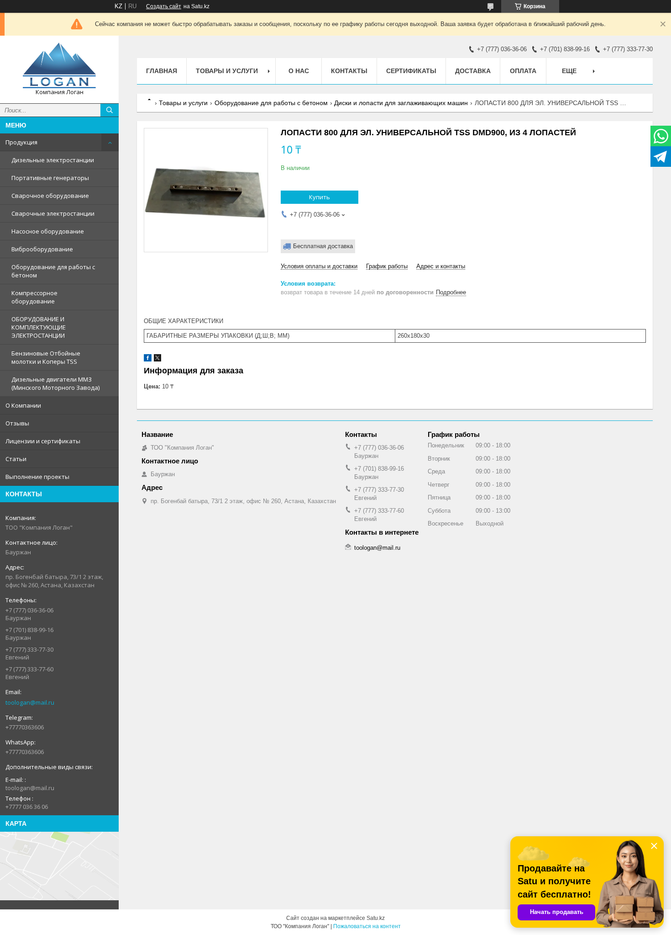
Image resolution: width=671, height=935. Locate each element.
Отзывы (17, 423)
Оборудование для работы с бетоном (53, 271)
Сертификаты (411, 70)
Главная (161, 70)
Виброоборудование (42, 249)
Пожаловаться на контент (367, 926)
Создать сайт (163, 6)
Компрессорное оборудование (34, 297)
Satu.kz (376, 918)
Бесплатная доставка (323, 246)
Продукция (21, 142)
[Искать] (109, 110)
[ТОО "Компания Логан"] (59, 65)
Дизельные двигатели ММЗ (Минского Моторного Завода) (55, 383)
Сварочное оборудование (50, 195)
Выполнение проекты (37, 477)
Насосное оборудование (47, 231)
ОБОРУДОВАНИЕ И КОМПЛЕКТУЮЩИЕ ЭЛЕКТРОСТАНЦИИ (38, 327)
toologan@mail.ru (29, 702)
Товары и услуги (227, 70)
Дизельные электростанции (52, 160)
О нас (298, 70)
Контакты (349, 70)
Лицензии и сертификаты (42, 441)
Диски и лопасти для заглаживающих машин (401, 102)
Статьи (15, 459)
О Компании (23, 405)
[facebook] (148, 359)
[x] (157, 359)
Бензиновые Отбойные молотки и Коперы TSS (45, 357)
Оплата (523, 70)
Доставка (473, 70)
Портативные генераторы (50, 178)
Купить (319, 197)
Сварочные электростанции (52, 213)
